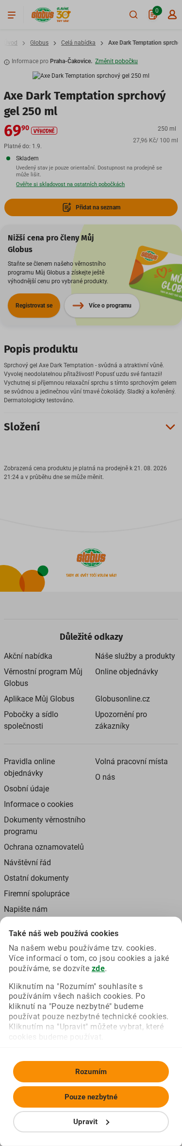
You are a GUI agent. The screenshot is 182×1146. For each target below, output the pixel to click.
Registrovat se (34, 305)
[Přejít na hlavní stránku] (42, 14)
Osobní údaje (26, 788)
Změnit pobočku (116, 61)
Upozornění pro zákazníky (121, 720)
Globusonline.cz (122, 698)
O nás (105, 777)
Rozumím (91, 1071)
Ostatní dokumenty (36, 878)
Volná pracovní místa (131, 761)
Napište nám (26, 909)
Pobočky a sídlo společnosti (31, 720)
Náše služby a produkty (135, 656)
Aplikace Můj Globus (39, 698)
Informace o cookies (38, 804)
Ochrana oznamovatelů (44, 847)
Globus (39, 42)
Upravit (85, 1121)
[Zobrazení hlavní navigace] (12, 14)
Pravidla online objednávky (29, 767)
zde (98, 968)
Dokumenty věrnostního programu (44, 825)
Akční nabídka (28, 656)
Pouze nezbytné (91, 1097)
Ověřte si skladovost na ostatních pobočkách (70, 184)
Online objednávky (126, 671)
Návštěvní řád (27, 862)
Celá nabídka (78, 42)
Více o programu (110, 305)
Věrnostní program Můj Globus (43, 677)
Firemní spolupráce (36, 893)
